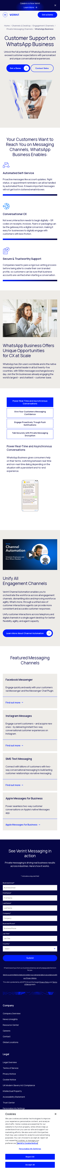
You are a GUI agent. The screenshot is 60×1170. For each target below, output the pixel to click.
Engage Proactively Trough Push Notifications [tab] (30, 423)
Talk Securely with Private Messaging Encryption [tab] (30, 434)
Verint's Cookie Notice (27, 1143)
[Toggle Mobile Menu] (5, 14)
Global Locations (10, 1042)
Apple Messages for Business (21, 824)
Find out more (13, 702)
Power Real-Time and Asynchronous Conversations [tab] (30, 402)
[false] (55, 1114)
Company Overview (12, 1013)
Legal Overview (10, 1062)
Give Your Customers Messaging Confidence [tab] (30, 413)
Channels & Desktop (22, 25)
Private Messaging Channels (20, 29)
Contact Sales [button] (42, 68)
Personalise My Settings (14, 1108)
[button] (18, 68)
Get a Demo (47, 14)
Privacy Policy (44, 982)
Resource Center (11, 1025)
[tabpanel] (30, 478)
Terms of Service (10, 1068)
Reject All (30, 1156)
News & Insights (10, 1019)
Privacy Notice (9, 1073)
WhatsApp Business (44, 29)
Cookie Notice (9, 1079)
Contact (6, 1036)
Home (7, 25)
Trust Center (9, 1102)
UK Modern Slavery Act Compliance (19, 1085)
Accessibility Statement (14, 1096)
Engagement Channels (44, 25)
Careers (6, 1030)
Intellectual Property (12, 1091)
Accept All (30, 1164)
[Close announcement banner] (55, 5)
